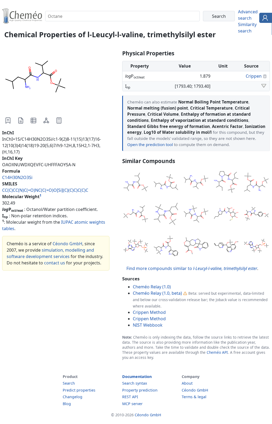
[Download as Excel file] (33, 120)
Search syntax (134, 383)
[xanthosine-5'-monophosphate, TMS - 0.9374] (135, 246)
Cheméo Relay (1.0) (152, 287)
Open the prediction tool (150, 144)
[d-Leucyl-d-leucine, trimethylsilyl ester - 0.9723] (166, 183)
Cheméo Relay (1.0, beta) (157, 293)
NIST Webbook (148, 325)
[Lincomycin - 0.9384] (226, 214)
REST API (130, 396)
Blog (67, 403)
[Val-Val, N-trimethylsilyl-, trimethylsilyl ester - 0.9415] (196, 214)
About (187, 383)
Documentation (137, 376)
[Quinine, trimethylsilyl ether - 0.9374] (226, 246)
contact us (54, 263)
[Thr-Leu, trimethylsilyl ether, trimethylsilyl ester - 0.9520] (256, 183)
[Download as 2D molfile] (46, 120)
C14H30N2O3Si (17, 177)
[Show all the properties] (264, 86)
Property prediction (140, 390)
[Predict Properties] (59, 120)
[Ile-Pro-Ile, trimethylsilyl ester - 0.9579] (226, 183)
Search (69, 383)
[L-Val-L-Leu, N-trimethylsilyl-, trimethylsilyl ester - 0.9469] (166, 214)
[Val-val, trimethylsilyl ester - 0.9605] (196, 183)
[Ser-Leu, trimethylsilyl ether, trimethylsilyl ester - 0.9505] (135, 214)
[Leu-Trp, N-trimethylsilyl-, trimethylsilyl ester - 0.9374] (166, 246)
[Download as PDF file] (21, 120)
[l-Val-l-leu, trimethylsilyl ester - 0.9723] (135, 183)
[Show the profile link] (264, 19)
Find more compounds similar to (191, 268)
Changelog (72, 396)
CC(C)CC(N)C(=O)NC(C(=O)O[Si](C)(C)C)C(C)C (45, 190)
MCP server (132, 403)
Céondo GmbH (67, 244)
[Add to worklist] (8, 120)
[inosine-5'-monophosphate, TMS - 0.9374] (256, 246)
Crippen (254, 76)
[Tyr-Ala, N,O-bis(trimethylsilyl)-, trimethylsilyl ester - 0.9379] (256, 214)
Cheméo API (217, 352)
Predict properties (79, 390)
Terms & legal (194, 396)
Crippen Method (149, 312)
